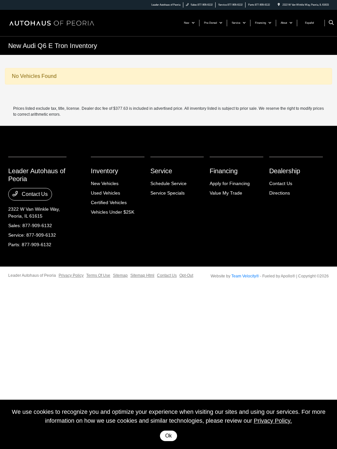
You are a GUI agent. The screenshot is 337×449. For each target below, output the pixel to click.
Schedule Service (168, 183)
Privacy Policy (71, 275)
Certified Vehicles (109, 202)
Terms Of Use (98, 275)
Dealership (284, 171)
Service (161, 171)
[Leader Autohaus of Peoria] (51, 22)
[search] (331, 23)
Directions (279, 193)
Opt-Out (186, 275)
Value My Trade (226, 193)
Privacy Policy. (273, 420)
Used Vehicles (105, 193)
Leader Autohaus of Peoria (32, 275)
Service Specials (167, 193)
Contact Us (34, 194)
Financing (224, 171)
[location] (279, 4)
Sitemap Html (142, 275)
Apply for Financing (230, 183)
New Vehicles (104, 183)
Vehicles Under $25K (112, 212)
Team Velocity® (245, 276)
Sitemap (120, 275)
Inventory (104, 171)
